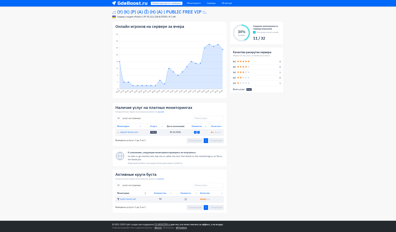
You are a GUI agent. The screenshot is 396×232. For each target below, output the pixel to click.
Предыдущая (195, 140)
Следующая (216, 140)
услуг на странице (129, 118)
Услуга (153, 126)
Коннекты (197, 126)
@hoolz (158, 228)
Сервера (211, 3)
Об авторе (227, 3)
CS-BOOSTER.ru (162, 225)
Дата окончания (175, 126)
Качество (216, 126)
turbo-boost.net (128, 199)
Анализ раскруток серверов (166, 3)
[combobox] (118, 118)
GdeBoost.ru (133, 3)
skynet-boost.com (129, 132)
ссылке (160, 112)
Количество (160, 193)
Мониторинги (194, 3)
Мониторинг (123, 126)
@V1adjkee (181, 228)
